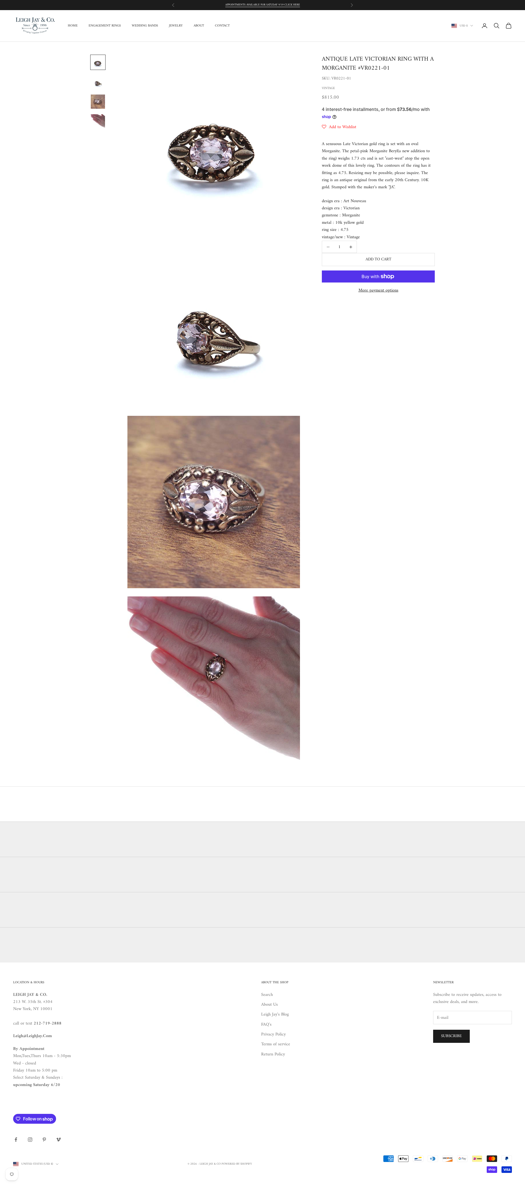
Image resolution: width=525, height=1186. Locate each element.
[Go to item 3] (98, 101)
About (199, 25)
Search (267, 995)
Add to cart (378, 259)
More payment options (378, 290)
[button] (339, 127)
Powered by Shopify (236, 1164)
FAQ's (266, 1024)
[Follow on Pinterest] (44, 1139)
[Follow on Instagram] (30, 1139)
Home (73, 25)
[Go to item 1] (98, 62)
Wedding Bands (145, 25)
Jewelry (176, 25)
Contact (222, 25)
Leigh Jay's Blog (275, 1014)
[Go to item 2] (98, 82)
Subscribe (451, 1036)
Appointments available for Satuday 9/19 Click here (262, 4)
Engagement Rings (105, 25)
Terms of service (275, 1044)
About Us (269, 1004)
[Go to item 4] (98, 121)
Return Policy (273, 1054)
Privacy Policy (273, 1034)
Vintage (328, 88)
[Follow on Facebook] (16, 1139)
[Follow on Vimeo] (58, 1139)
